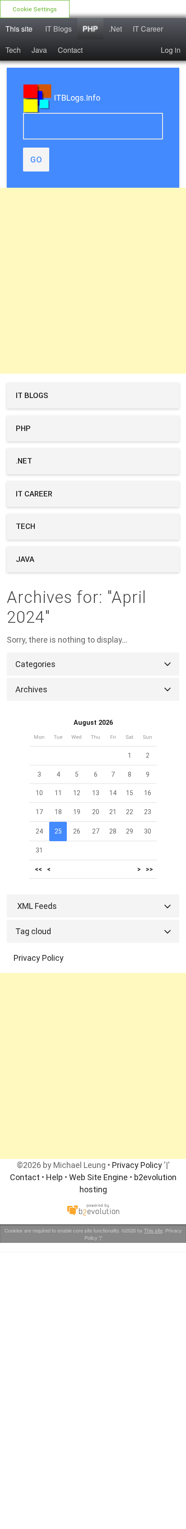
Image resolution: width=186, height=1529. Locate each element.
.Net (115, 28)
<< (38, 869)
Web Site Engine (98, 1177)
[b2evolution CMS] (93, 1209)
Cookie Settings (35, 9)
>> (149, 869)
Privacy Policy (39, 958)
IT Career (148, 28)
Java (39, 50)
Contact (70, 50)
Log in (171, 50)
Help (54, 1177)
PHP (90, 28)
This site (19, 28)
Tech (13, 50)
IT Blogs (58, 28)
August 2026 (93, 723)
